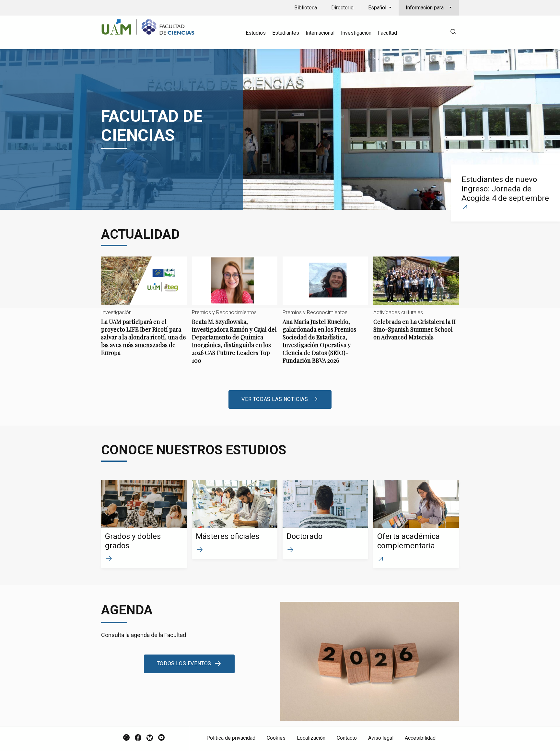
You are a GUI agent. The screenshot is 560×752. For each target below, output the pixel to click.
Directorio (342, 8)
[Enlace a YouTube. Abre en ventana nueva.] (161, 738)
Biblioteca (305, 8)
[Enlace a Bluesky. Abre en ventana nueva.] (150, 738)
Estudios (256, 33)
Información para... (427, 8)
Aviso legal (380, 738)
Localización (311, 738)
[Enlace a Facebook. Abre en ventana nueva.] (138, 738)
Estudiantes (285, 33)
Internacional (320, 33)
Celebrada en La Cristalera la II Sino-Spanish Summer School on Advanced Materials (416, 303)
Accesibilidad (420, 738)
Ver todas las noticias (274, 399)
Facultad (387, 33)
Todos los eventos (184, 663)
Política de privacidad (230, 738)
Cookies (276, 738)
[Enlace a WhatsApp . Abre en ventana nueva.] (126, 738)
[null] (453, 32)
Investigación (356, 33)
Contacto (347, 738)
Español (378, 8)
